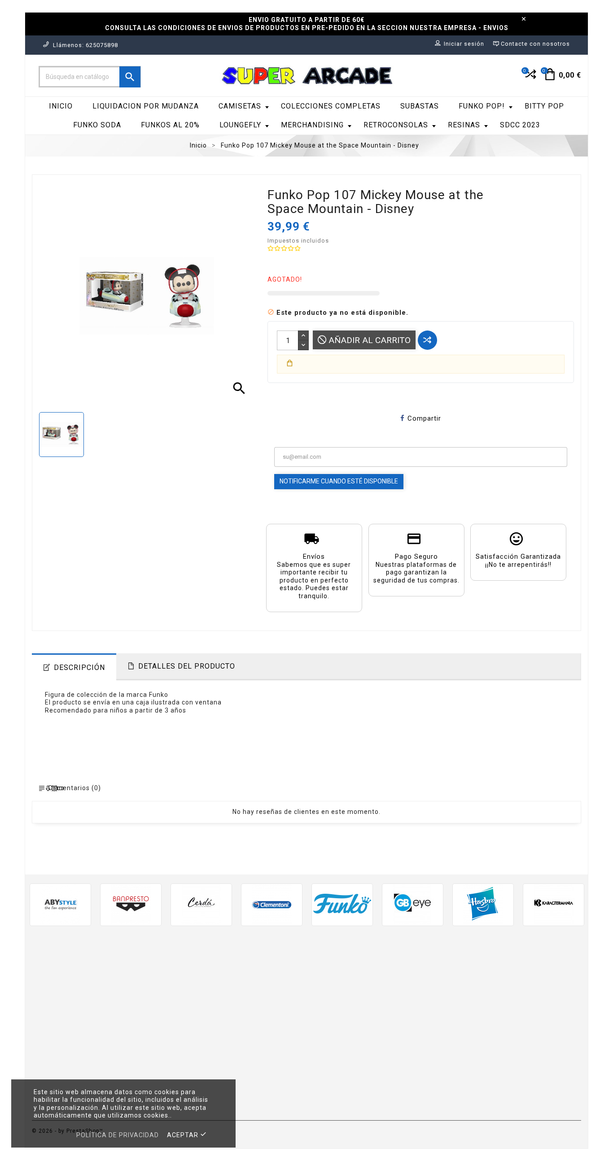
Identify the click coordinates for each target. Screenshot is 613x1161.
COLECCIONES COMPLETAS (331, 106)
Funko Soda (97, 125)
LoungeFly (240, 125)
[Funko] (342, 904)
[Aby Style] (60, 904)
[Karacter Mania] (553, 904)
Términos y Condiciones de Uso (365, 1003)
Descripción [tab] (79, 667)
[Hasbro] (483, 904)
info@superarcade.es (118, 1048)
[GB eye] (412, 904)
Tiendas (326, 1104)
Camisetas (240, 106)
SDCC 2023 (520, 125)
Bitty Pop (544, 106)
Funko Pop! (482, 106)
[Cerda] (201, 904)
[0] (529, 78)
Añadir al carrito (368, 340)
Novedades (190, 990)
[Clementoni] (271, 904)
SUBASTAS (419, 106)
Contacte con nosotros (352, 1077)
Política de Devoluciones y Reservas (373, 1043)
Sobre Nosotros (339, 1017)
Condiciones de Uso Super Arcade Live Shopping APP (370, 1060)
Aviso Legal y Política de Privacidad (372, 990)
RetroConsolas (395, 125)
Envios (324, 977)
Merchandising (312, 125)
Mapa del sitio (336, 1091)
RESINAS (464, 125)
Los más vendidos (202, 1003)
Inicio (61, 106)
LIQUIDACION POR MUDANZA (145, 106)
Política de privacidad (117, 1135)
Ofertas (184, 977)
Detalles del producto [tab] (186, 666)
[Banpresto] (131, 904)
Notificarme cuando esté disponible (339, 481)
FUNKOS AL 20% (170, 125)
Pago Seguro (334, 1030)
